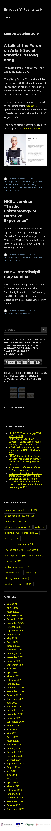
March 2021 (13, 676)
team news (13, 572)
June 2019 (12, 729)
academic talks (26, 182)
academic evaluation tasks (21, 510)
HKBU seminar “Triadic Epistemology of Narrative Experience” (20, 211)
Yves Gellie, (32, 106)
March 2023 (13, 611)
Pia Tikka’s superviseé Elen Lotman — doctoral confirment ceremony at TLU (26, 484)
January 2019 (13, 748)
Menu (8, 17)
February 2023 (14, 615)
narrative (38, 257)
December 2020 (15, 687)
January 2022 (14, 653)
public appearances (18, 567)
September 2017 (15, 809)
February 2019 (14, 744)
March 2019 (13, 740)
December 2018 (15, 752)
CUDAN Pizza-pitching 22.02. (24, 456)
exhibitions (30, 533)
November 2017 (15, 801)
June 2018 (12, 775)
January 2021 (13, 683)
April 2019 (12, 737)
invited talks (22, 187)
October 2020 (14, 695)
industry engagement (19, 544)
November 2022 (15, 623)
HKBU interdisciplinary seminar (22, 274)
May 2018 (12, 778)
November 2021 (15, 657)
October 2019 (14, 718)
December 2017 (15, 797)
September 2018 (15, 763)
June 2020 (12, 702)
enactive (25, 184)
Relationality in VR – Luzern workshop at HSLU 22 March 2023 (24, 450)
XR (17, 190)
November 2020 (15, 691)
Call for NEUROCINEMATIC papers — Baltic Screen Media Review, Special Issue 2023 (25, 442)
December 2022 (15, 619)
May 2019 (12, 733)
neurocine (13, 561)
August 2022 (13, 634)
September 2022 (15, 630)
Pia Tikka (12, 179)
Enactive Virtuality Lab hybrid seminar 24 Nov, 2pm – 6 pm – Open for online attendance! (25, 476)
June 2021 (12, 668)
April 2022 (12, 642)
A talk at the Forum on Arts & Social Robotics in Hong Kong (23, 52)
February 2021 (14, 680)
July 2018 (11, 771)
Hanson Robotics (33, 128)
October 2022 (14, 627)
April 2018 (12, 782)
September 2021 (15, 664)
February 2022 (14, 649)
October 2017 (13, 805)
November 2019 (15, 714)
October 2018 (14, 759)
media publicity (15, 555)
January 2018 (14, 794)
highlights (12, 538)
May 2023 (12, 604)
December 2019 (15, 710)
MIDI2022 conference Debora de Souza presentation (25, 469)
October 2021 (14, 661)
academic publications (19, 516)
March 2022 (13, 645)
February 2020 (14, 706)
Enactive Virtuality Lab (23, 9)
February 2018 (14, 790)
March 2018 (13, 786)
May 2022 (12, 638)
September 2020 (15, 699)
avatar (17, 184)
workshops (15, 260)
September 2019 (15, 721)
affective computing (18, 527)
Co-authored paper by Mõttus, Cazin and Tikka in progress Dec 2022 (25, 461)
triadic (7, 260)
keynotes (32, 187)
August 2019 (13, 725)
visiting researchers (17, 578)
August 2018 (13, 767)
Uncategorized (10, 182)
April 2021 (12, 672)
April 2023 (12, 608)
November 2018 (15, 756)
